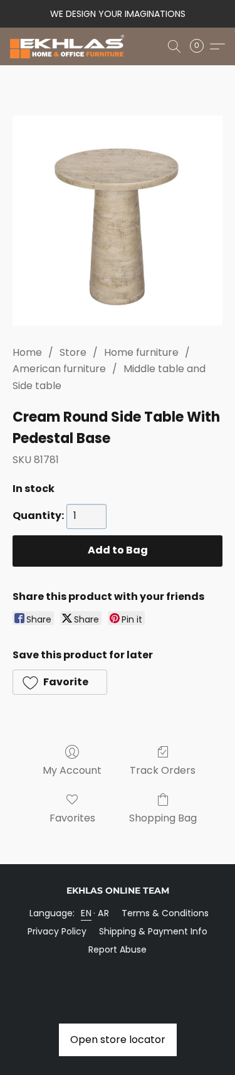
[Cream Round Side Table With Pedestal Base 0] (117, 220)
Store (73, 352)
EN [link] (86, 913)
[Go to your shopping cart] (200, 46)
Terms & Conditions (165, 913)
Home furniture (141, 352)
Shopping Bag (163, 818)
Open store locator (117, 1039)
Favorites (72, 818)
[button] (70, 46)
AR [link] (103, 913)
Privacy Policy (57, 931)
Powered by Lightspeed (117, 971)
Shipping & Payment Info (153, 931)
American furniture (59, 368)
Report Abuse (117, 949)
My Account (72, 770)
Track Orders (163, 770)
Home (27, 352)
